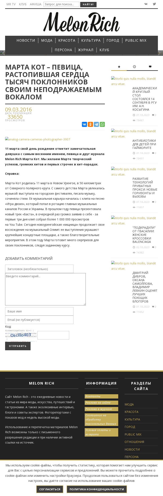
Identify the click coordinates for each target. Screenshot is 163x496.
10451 (140, 158)
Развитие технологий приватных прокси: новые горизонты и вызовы (144, 187)
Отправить (18, 346)
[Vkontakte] (145, 4)
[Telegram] (96, 124)
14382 (140, 252)
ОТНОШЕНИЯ (134, 442)
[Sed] (37, 139)
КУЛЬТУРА (132, 419)
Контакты (93, 396)
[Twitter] (154, 4)
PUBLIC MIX (133, 434)
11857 (140, 207)
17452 (140, 312)
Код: (8, 326)
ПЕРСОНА (132, 457)
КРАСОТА (131, 412)
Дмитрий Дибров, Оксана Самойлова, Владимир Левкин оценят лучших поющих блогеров (144, 287)
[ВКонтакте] (84, 124)
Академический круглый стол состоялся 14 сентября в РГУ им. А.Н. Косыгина (144, 98)
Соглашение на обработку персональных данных (101, 420)
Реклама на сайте (98, 402)
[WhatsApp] (102, 124)
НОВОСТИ (132, 449)
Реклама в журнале (99, 409)
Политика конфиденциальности (97, 489)
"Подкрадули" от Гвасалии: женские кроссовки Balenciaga (144, 234)
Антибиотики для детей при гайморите (144, 144)
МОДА (129, 404)
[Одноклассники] (90, 124)
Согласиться (49, 489)
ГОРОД (130, 427)
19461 (140, 120)
